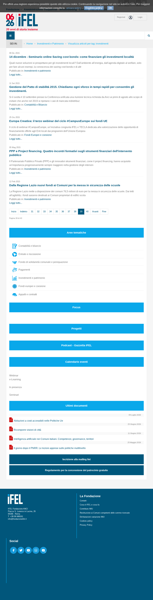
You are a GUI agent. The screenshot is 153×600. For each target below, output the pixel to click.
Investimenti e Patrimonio (50, 43)
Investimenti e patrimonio (37, 70)
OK (110, 8)
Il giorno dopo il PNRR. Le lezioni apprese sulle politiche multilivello (50, 448)
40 (87, 211)
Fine (104, 211)
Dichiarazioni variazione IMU (92, 517)
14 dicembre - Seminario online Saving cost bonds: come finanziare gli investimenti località (71, 56)
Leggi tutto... (15, 74)
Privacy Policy (86, 525)
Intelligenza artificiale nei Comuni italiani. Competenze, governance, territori (54, 439)
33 (44, 211)
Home (29, 43)
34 (50, 211)
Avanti (95, 211)
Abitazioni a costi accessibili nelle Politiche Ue (38, 420)
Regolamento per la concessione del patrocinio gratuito (76, 470)
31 (32, 211)
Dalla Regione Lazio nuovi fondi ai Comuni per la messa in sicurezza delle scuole (64, 185)
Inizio (13, 211)
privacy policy (73, 8)
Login (140, 17)
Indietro (23, 211)
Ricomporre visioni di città (27, 430)
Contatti (83, 501)
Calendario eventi (76, 361)
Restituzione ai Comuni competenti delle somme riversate (105, 513)
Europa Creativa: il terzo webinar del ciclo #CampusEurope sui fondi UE (58, 121)
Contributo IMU (86, 509)
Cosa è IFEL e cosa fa (89, 505)
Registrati (121, 17)
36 (63, 211)
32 (38, 211)
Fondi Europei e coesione (38, 135)
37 (69, 211)
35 (56, 211)
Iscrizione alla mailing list (76, 459)
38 (75, 211)
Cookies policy (86, 521)
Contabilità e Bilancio (35, 104)
